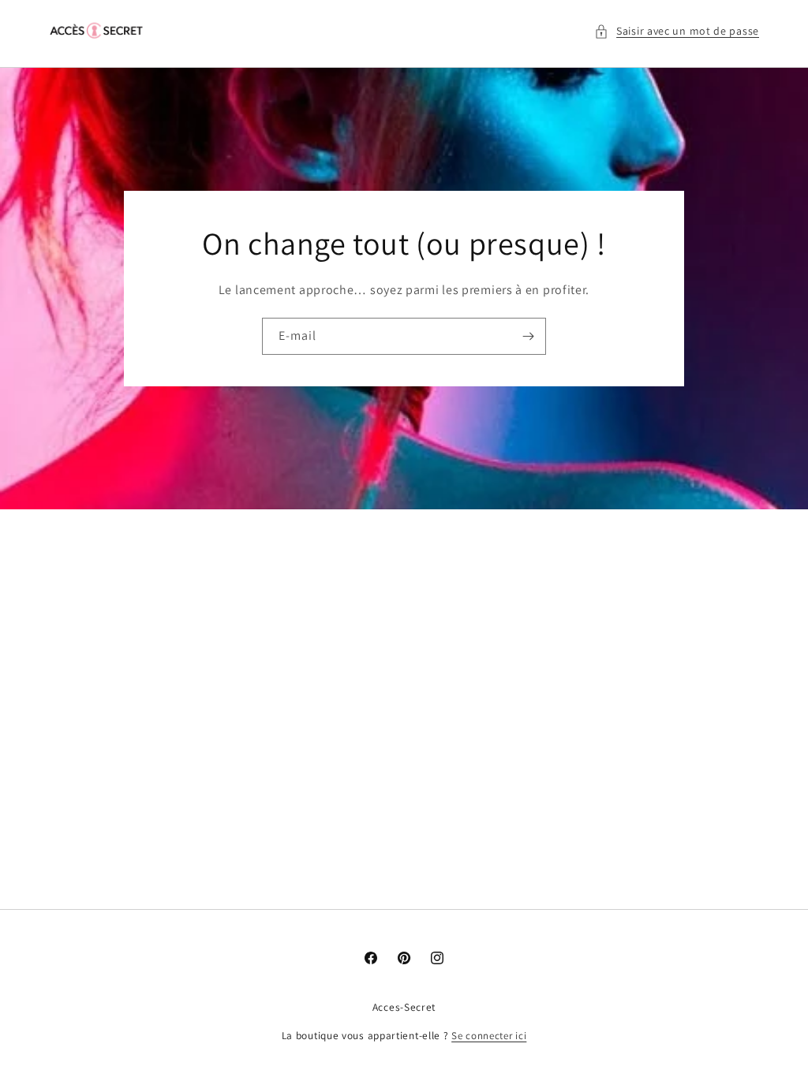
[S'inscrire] (528, 336)
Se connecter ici (488, 1035)
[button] (676, 31)
